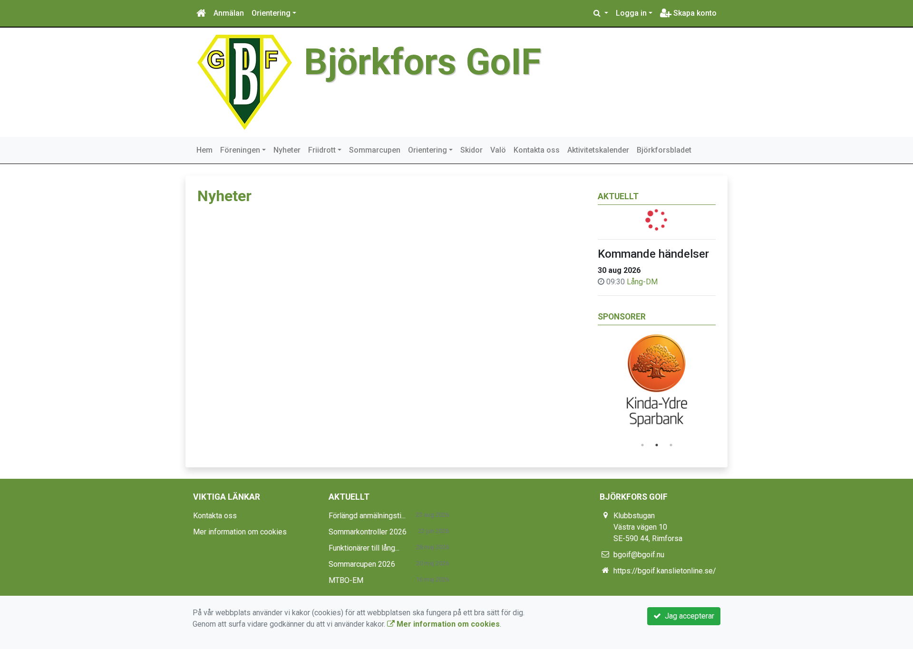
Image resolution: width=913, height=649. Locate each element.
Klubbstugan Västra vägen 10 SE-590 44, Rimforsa (647, 527)
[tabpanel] (657, 383)
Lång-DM (642, 281)
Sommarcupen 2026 (362, 564)
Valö (498, 150)
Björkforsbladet (664, 150)
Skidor (471, 150)
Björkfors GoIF (422, 61)
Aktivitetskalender (598, 150)
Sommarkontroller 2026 (368, 531)
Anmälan (229, 13)
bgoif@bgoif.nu (638, 554)
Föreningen (240, 150)
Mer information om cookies (240, 531)
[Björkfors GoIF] (244, 81)
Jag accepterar (687, 615)
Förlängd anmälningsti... (367, 515)
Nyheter (287, 150)
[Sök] (601, 13)
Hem (204, 150)
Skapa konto (694, 13)
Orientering (271, 13)
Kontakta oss (537, 150)
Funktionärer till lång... (364, 547)
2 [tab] (656, 445)
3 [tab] (671, 445)
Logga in (631, 13)
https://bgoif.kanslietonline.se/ (664, 570)
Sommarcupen (374, 150)
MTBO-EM (346, 580)
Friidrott (322, 150)
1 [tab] (642, 445)
